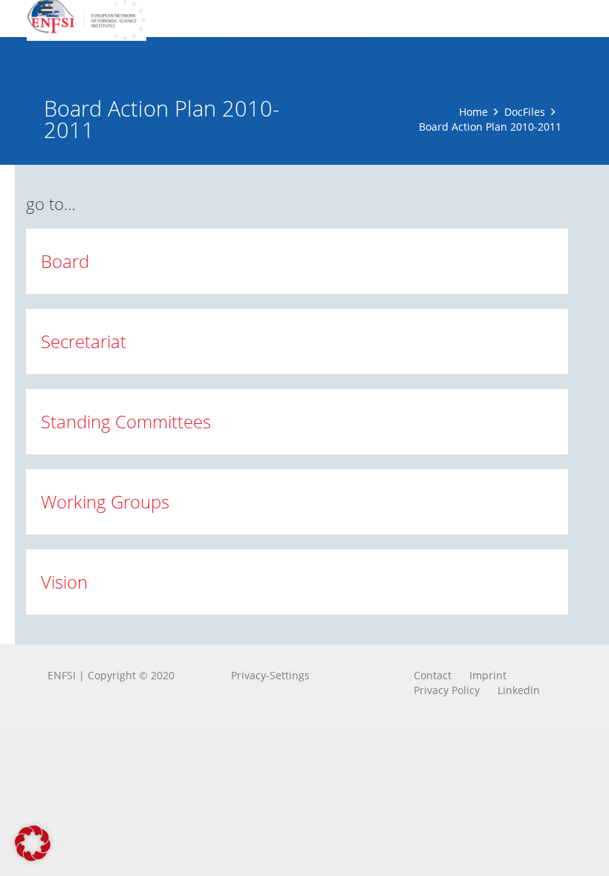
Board (65, 261)
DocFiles (524, 112)
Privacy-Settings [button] (270, 675)
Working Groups (105, 501)
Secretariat (83, 341)
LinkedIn (519, 690)
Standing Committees (126, 421)
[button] (32, 843)
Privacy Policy (447, 690)
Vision (64, 581)
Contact (433, 675)
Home (473, 112)
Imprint (488, 675)
